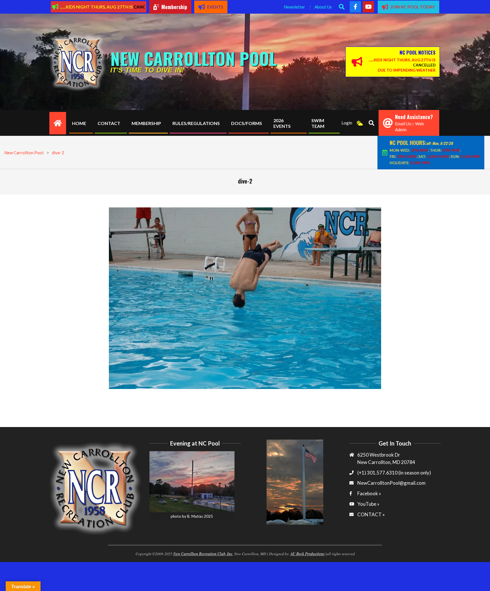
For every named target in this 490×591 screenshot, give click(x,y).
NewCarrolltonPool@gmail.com (391, 483)
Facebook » (369, 493)
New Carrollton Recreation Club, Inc (203, 553)
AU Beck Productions (307, 553)
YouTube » (368, 504)
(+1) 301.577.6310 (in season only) (394, 473)
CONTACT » (371, 514)
